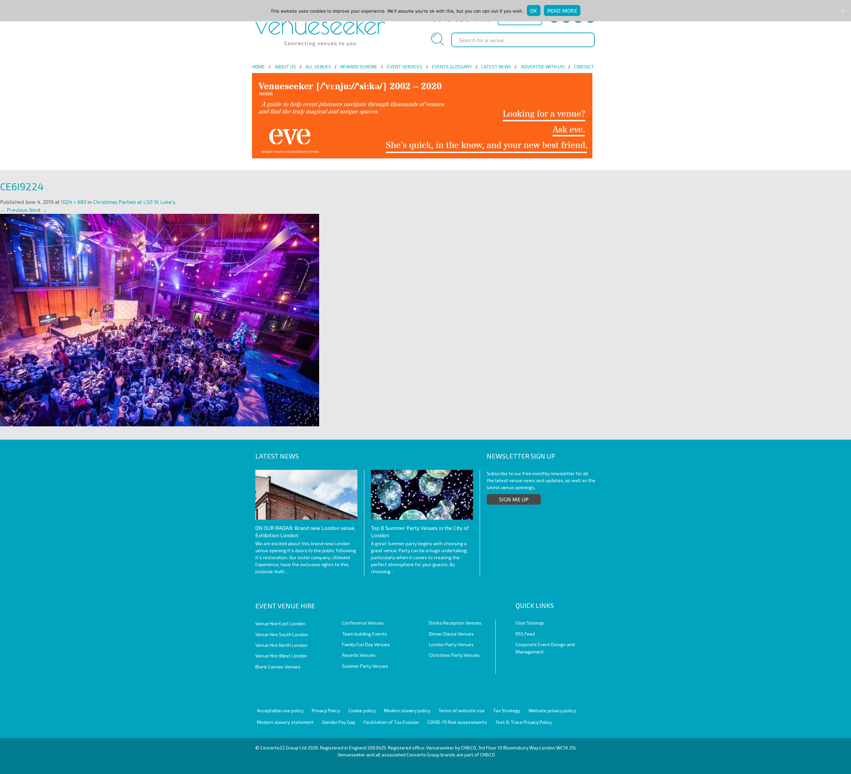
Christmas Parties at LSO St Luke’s (134, 202)
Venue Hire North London (281, 645)
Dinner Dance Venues (451, 634)
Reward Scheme (358, 66)
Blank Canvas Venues (278, 666)
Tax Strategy (506, 710)
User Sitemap (530, 623)
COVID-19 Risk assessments (457, 722)
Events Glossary (452, 66)
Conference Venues (363, 623)
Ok (533, 10)
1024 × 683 (73, 202)
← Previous (14, 210)
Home (258, 66)
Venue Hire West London (281, 655)
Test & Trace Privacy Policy (523, 722)
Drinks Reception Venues (455, 623)
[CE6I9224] (159, 319)
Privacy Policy (326, 710)
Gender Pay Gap (338, 722)
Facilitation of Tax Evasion (391, 722)
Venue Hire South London (281, 634)
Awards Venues (359, 655)
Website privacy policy (552, 710)
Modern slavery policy (407, 710)
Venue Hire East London (280, 623)
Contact (584, 66)
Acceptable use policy (280, 710)
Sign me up (514, 499)
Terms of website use (461, 710)
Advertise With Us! (543, 66)
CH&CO (487, 754)
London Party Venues (451, 644)
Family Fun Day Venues (366, 644)
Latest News (496, 66)
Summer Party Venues (365, 666)
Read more (562, 10)
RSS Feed (525, 634)
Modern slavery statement (285, 722)
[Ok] (842, 10)
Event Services (404, 66)
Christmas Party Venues (454, 655)
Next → (38, 210)
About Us (285, 66)
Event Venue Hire (285, 606)
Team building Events (364, 634)
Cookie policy (362, 710)
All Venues (318, 66)
